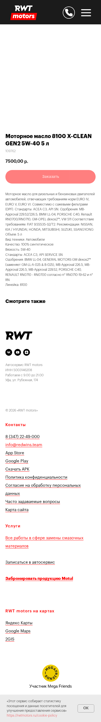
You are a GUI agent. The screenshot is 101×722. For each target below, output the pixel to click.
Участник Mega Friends (50, 686)
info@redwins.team (23, 445)
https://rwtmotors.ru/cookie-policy (32, 715)
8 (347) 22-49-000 (22, 437)
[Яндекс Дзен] (26, 352)
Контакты (15, 425)
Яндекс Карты (19, 623)
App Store (14, 453)
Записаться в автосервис (30, 562)
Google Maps (17, 631)
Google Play (16, 461)
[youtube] (17, 352)
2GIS (9, 639)
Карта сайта (17, 510)
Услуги (12, 526)
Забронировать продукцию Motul (39, 579)
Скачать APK (17, 469)
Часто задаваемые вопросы (32, 502)
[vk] (8, 352)
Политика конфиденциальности (36, 477)
